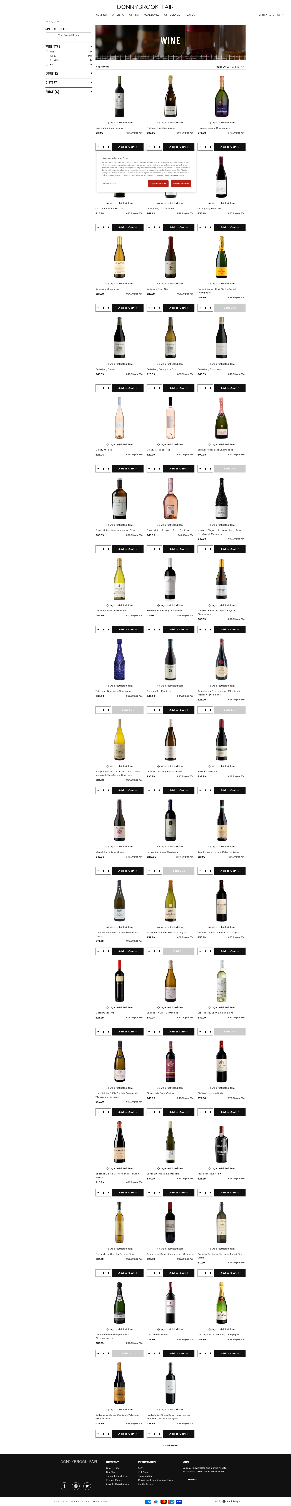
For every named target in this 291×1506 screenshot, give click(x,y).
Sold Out (230, 308)
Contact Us (112, 1468)
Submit (192, 1479)
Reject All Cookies (158, 183)
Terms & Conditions (117, 1476)
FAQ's (141, 1468)
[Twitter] (87, 1486)
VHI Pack (143, 1472)
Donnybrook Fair (72, 1501)
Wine (56, 21)
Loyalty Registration (117, 1484)
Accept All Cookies (181, 183)
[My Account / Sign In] (274, 15)
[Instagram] (76, 1486)
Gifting (134, 15)
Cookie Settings (145, 1484)
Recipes (190, 15)
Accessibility (145, 1476)
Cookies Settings (109, 183)
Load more (170, 1445)
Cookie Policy (178, 175)
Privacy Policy (114, 1480)
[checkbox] (68, 35)
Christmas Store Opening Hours (156, 1480)
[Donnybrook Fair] (145, 7)
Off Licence (172, 15)
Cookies (85, 1501)
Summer (101, 15)
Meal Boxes (151, 15)
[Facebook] (64, 1486)
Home (48, 21)
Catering (118, 15)
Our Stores (112, 1472)
